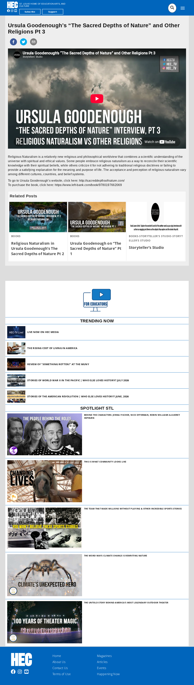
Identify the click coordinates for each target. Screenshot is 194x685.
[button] (13, 41)
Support (52, 11)
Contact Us (60, 668)
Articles (102, 662)
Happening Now (108, 674)
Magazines (104, 656)
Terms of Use (61, 674)
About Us (59, 662)
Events (101, 668)
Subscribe (30, 11)
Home (56, 656)
